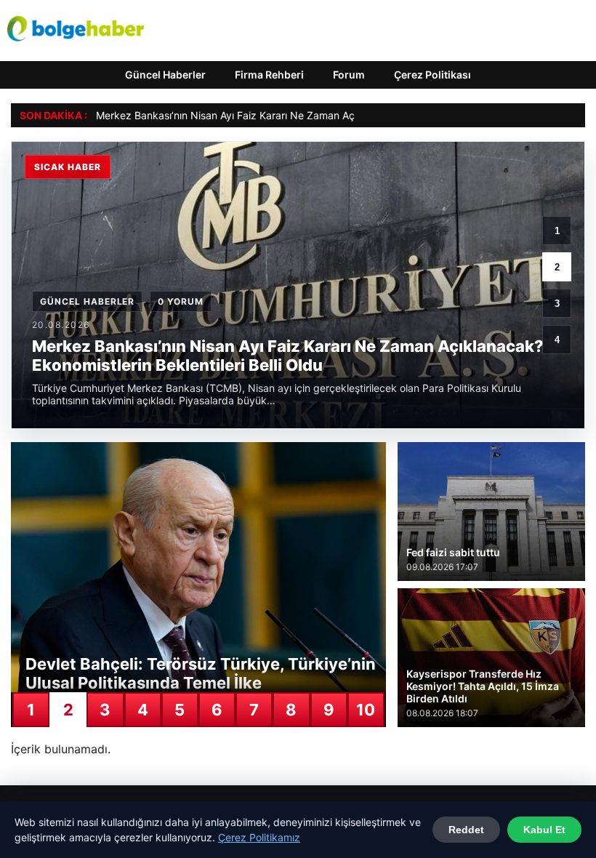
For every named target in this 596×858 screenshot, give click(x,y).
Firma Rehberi (269, 74)
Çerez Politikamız (259, 837)
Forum (349, 74)
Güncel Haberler (165, 74)
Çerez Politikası (432, 74)
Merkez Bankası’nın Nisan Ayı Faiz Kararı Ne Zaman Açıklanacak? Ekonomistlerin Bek (296, 115)
